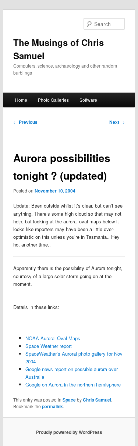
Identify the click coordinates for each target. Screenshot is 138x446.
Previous (25, 122)
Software (88, 100)
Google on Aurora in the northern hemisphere (73, 384)
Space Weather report (48, 345)
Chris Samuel (97, 399)
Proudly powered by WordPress (69, 432)
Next (117, 122)
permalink (52, 406)
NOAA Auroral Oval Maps (52, 338)
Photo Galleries (53, 100)
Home (21, 100)
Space (69, 399)
